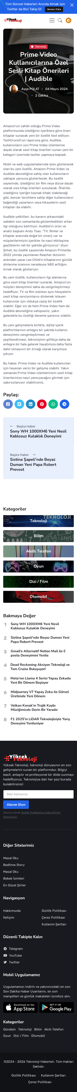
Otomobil (38, 596)
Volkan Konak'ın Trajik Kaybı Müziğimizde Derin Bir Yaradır (34, 707)
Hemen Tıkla (54, 9)
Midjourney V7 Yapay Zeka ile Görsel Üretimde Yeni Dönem (40, 694)
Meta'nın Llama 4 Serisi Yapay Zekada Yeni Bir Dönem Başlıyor (40, 680)
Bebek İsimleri (13, 878)
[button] (60, 20)
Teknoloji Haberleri (40, 1062)
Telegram (16, 949)
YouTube (15, 955)
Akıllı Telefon (38, 551)
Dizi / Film (38, 581)
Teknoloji (40, 46)
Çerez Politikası (53, 917)
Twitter (14, 962)
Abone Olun (16, 805)
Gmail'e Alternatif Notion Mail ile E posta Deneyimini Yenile (38, 653)
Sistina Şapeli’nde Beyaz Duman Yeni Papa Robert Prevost (33, 464)
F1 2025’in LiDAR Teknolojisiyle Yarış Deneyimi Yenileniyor (40, 721)
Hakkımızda (12, 911)
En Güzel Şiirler (14, 885)
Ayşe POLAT (30, 89)
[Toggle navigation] (52, 20)
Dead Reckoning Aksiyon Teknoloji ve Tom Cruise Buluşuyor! (40, 666)
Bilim (38, 536)
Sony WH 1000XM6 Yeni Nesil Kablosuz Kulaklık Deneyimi (38, 434)
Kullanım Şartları (54, 924)
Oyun (39, 566)
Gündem (9, 1029)
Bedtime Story (14, 865)
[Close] (72, 5)
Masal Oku (10, 858)
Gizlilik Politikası (54, 911)
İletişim (8, 917)
